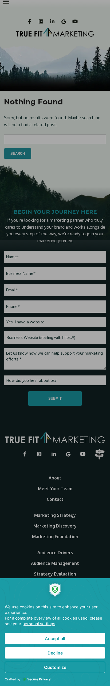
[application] (55, 632)
